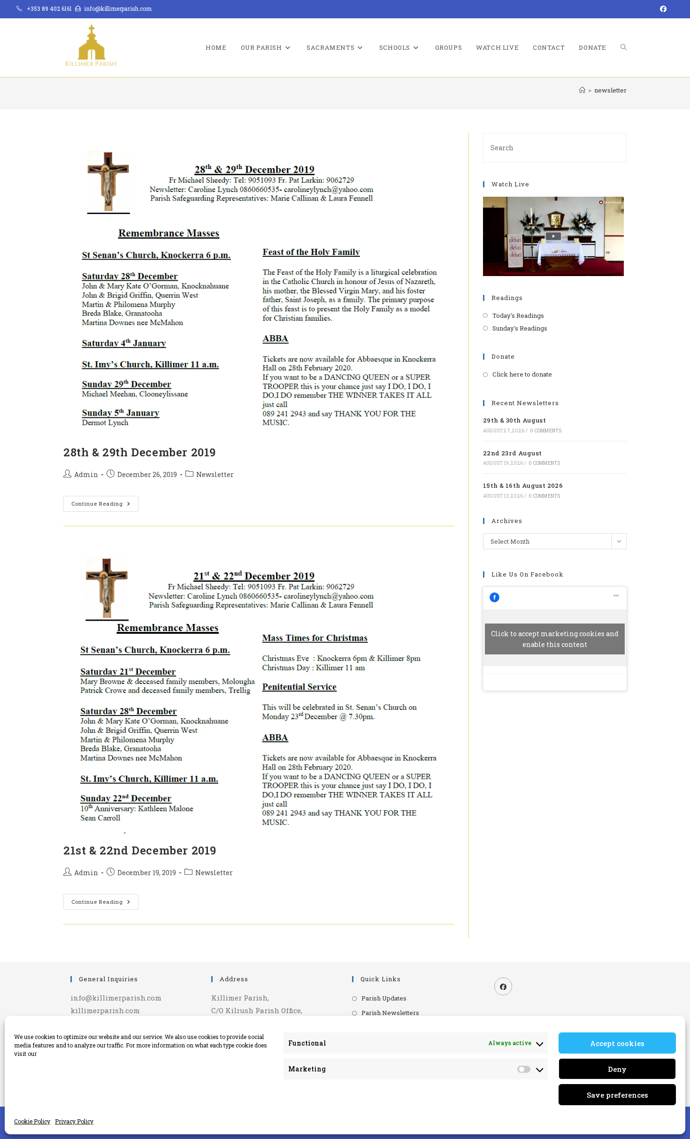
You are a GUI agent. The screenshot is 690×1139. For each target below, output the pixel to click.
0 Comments (545, 431)
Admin (86, 474)
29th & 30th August (514, 420)
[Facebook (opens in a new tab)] (662, 9)
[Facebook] (503, 986)
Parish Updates (383, 998)
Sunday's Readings (519, 328)
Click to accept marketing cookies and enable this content (555, 639)
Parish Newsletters (390, 1012)
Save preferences (617, 1095)
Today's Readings (518, 315)
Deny (617, 1069)
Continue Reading (104, 505)
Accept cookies (617, 1043)
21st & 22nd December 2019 (139, 850)
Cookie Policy (32, 1121)
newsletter (610, 90)
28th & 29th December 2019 (139, 452)
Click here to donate (522, 374)
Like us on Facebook (527, 574)
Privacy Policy (74, 1121)
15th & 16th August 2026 (523, 485)
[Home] (582, 90)
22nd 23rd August (512, 453)
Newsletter (215, 474)
